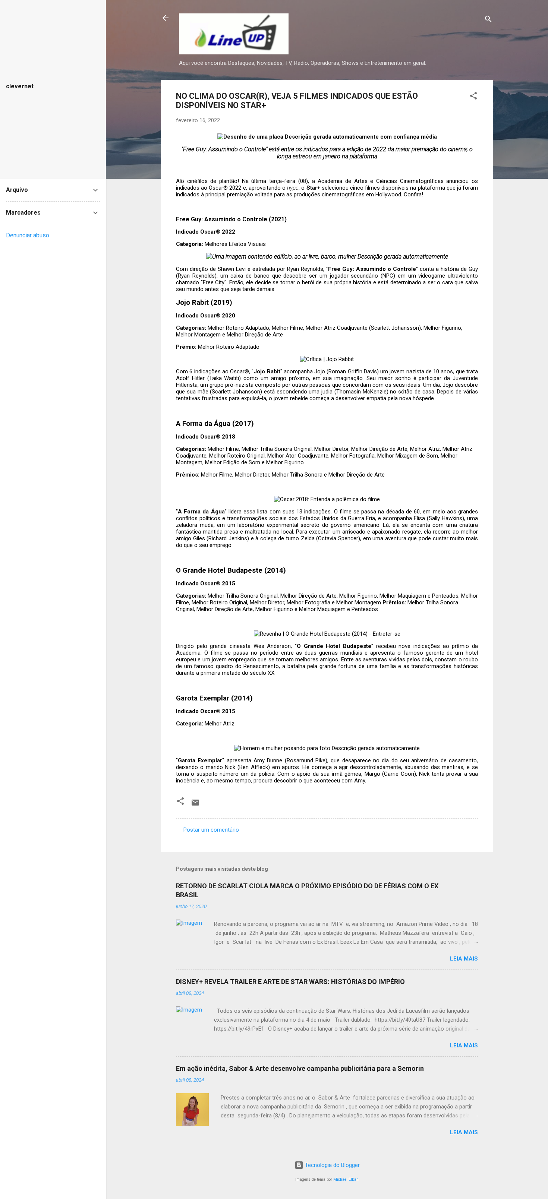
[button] (473, 97)
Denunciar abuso (27, 235)
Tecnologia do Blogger (331, 1165)
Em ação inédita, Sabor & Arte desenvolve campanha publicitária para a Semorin (300, 1068)
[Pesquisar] (488, 20)
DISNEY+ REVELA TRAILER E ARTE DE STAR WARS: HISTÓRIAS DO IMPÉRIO (290, 982)
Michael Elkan (346, 1179)
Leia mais (464, 958)
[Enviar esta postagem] (195, 805)
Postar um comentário (211, 829)
